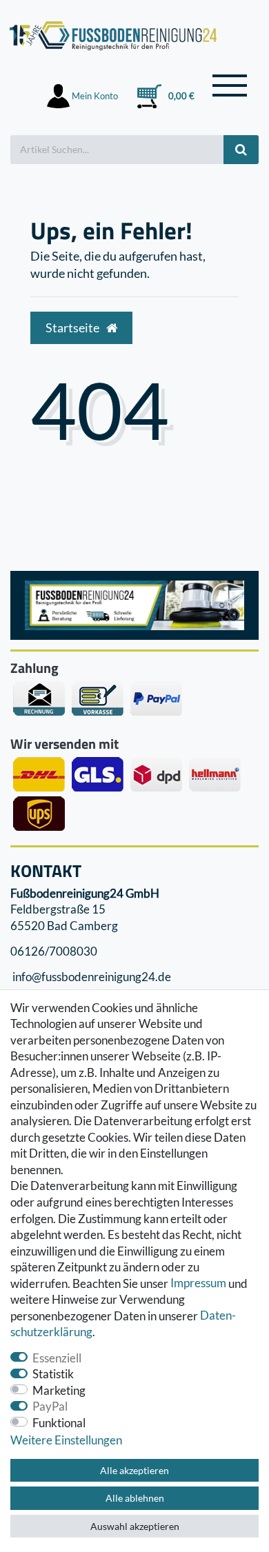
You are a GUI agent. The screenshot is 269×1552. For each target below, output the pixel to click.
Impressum (198, 1283)
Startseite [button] (73, 328)
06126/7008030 (53, 951)
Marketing (59, 1390)
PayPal (50, 1406)
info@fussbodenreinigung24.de (90, 977)
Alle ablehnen (135, 1498)
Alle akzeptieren (134, 1470)
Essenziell (56, 1358)
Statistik (53, 1374)
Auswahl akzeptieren (134, 1526)
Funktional (59, 1422)
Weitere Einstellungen (66, 1440)
